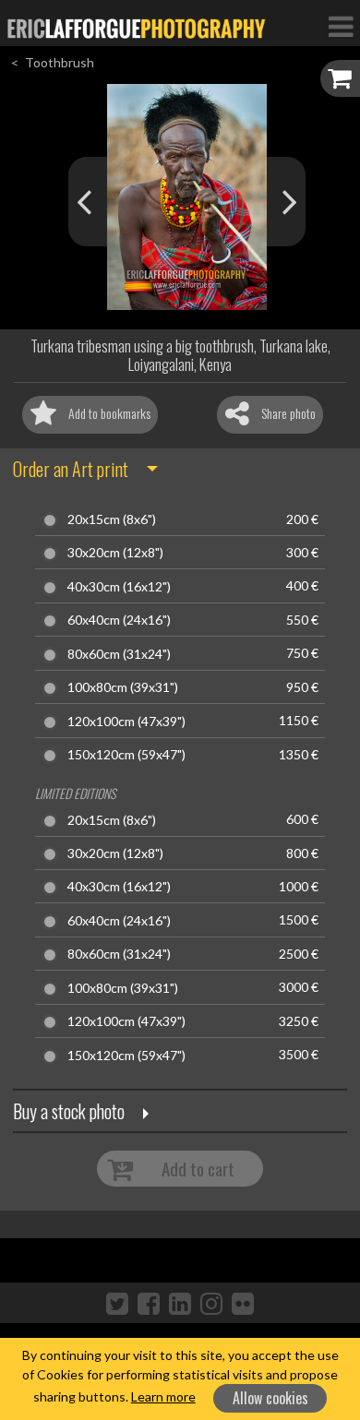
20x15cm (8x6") (111, 519)
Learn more (163, 1396)
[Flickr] (243, 1303)
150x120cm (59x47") (126, 754)
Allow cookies (270, 1398)
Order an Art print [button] (70, 469)
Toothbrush (59, 62)
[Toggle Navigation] (340, 25)
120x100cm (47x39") (126, 721)
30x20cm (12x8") (115, 552)
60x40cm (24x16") (119, 620)
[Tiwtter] (117, 1303)
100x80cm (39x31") (122, 687)
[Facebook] (149, 1303)
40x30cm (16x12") (119, 586)
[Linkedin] (180, 1303)
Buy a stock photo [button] (69, 1111)
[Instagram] (211, 1303)
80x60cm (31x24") (119, 654)
